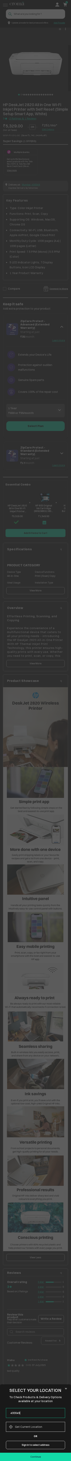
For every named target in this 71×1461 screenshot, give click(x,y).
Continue (35, 1456)
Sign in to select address (36, 1444)
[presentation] (35, 1413)
